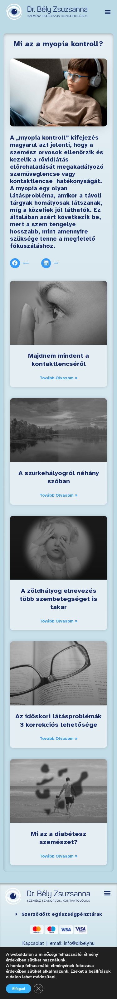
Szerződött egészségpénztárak (62, 914)
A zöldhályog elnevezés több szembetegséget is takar (58, 599)
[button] (107, 12)
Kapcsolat (33, 943)
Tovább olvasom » (59, 378)
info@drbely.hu (78, 943)
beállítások (100, 971)
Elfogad (18, 988)
